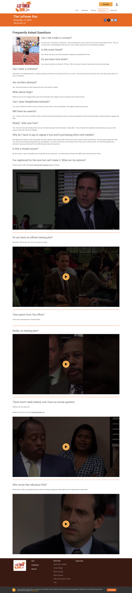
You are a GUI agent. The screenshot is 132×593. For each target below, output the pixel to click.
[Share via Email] (112, 20)
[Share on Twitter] (108, 20)
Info (77, 10)
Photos (93, 10)
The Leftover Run (25, 16)
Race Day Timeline (60, 564)
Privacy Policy (34, 590)
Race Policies (58, 575)
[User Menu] (117, 4)
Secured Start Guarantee (41, 165)
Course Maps (58, 568)
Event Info (113, 10)
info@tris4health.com (37, 412)
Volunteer (84, 10)
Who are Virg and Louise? (62, 579)
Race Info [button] (102, 10)
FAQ (55, 582)
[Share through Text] (115, 20)
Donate (106, 4)
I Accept (112, 590)
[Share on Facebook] (105, 20)
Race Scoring (58, 572)
